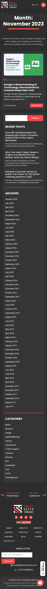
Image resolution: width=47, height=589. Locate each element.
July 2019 (9, 321)
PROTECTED (26, 522)
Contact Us (8, 541)
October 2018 (11, 358)
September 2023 (12, 219)
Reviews (9, 457)
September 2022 (12, 264)
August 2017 (10, 402)
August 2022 (10, 268)
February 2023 (11, 244)
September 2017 (12, 398)
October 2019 (11, 309)
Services (8, 532)
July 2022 (9, 272)
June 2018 (9, 374)
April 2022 (9, 276)
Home (8, 528)
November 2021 (12, 289)
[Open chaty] (40, 583)
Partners (9, 536)
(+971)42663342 (25, 569)
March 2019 (10, 337)
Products (38, 528)
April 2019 (9, 333)
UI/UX (7, 473)
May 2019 (9, 329)
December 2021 (12, 284)
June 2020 (9, 305)
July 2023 (9, 228)
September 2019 (12, 313)
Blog (23, 536)
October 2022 (11, 260)
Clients (38, 532)
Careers (38, 536)
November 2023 (12, 215)
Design (8, 433)
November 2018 (12, 354)
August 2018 (10, 366)
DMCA (19, 522)
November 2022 (12, 256)
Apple (7, 425)
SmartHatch (22, 80)
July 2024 (9, 203)
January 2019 (11, 345)
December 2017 (12, 386)
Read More (36, 105)
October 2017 (11, 394)
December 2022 (12, 252)
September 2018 (12, 362)
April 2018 (9, 382)
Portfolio (23, 532)
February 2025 (11, 199)
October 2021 (11, 293)
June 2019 (9, 325)
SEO (7, 461)
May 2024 (9, 207)
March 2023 (10, 240)
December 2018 (12, 349)
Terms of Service (28, 585)
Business (9, 429)
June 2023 (9, 232)
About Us (23, 528)
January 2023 (11, 248)
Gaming (8, 441)
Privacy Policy (12, 585)
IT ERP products (12, 449)
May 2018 (9, 378)
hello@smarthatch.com (25, 565)
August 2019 (10, 317)
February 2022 (11, 280)
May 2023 (9, 236)
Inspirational (10, 445)
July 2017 (9, 406)
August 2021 (10, 301)
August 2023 (10, 223)
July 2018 (9, 370)
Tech (28, 80)
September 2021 (12, 297)
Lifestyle (9, 453)
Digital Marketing (12, 80)
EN (37, 5)
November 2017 (12, 390)
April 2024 (9, 211)
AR (33, 5)
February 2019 (11, 341)
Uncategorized (11, 477)
